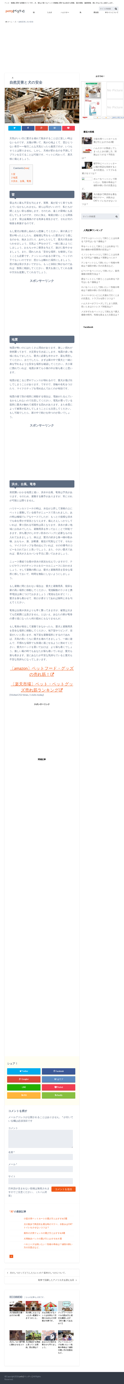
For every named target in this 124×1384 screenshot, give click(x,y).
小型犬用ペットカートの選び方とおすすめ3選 (45, 1218)
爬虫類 (96, 12)
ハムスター (65, 12)
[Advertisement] (62, 48)
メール (12, 1164)
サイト (12, 1176)
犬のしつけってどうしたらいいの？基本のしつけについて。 (38, 1273)
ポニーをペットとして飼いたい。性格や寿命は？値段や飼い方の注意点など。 (99, 184)
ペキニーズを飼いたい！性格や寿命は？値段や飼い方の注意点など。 (48, 1246)
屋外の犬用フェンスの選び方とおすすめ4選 (44, 1233)
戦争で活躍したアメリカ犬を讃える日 (56, 1280)
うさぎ (49, 12)
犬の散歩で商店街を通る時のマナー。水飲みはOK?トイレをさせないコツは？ (48, 1226)
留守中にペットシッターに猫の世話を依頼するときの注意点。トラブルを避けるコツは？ (99, 168)
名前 (11, 1152)
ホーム (9, 22)
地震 (14, 177)
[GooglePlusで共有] (41, 128)
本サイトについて (111, 12)
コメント (13, 1127)
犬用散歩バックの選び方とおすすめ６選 (43, 1238)
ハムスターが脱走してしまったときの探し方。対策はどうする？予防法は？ (99, 153)
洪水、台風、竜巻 (21, 181)
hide (27, 168)
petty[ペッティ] (26, 1376)
